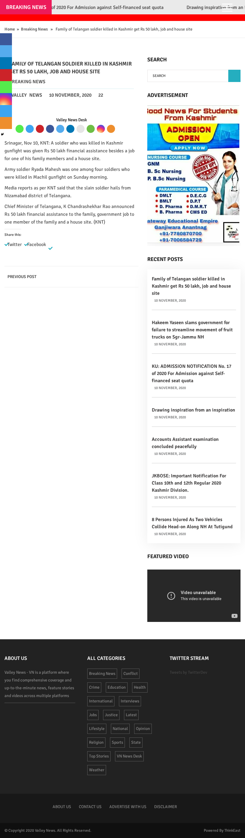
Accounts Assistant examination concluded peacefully (185, 443)
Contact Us (90, 806)
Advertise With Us (127, 806)
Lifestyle (97, 728)
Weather (96, 769)
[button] (234, 76)
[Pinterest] (40, 129)
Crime (94, 687)
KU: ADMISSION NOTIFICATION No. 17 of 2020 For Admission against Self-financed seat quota (191, 373)
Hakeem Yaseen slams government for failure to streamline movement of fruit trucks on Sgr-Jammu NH (192, 330)
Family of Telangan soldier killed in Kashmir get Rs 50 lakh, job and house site (191, 286)
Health (140, 687)
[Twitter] (60, 129)
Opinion (143, 728)
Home (9, 29)
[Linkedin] (70, 129)
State (136, 742)
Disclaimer (165, 806)
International (101, 701)
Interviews (130, 701)
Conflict (130, 673)
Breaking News (34, 29)
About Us (62, 806)
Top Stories (99, 756)
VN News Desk (129, 756)
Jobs (93, 714)
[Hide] (2, 134)
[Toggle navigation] (227, 8)
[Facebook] (50, 129)
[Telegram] (30, 129)
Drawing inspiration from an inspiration (193, 410)
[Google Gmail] (80, 129)
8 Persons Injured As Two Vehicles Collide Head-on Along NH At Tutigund (192, 523)
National (120, 728)
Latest (131, 714)
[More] (111, 129)
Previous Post (21, 276)
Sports (117, 742)
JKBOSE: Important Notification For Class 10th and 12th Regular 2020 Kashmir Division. (189, 483)
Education (117, 687)
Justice (111, 714)
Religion (96, 742)
